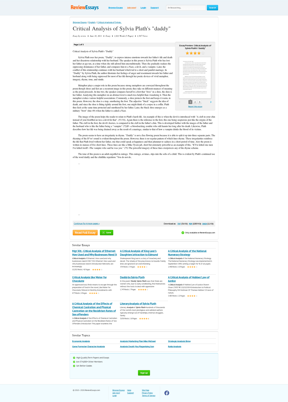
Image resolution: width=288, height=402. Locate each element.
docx (204, 223)
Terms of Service (148, 395)
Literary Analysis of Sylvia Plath (138, 303)
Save (108, 232)
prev (179, 102)
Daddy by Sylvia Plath (132, 277)
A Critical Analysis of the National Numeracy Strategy (187, 252)
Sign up (144, 372)
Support (154, 7)
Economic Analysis (81, 341)
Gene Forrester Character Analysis (88, 346)
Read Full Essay (85, 233)
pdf (190, 223)
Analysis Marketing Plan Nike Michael (138, 341)
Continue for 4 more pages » (86, 223)
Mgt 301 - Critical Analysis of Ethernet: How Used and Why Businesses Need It (94, 252)
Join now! (131, 7)
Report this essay (195, 106)
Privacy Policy (147, 393)
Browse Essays (115, 7)
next (211, 102)
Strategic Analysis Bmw (179, 341)
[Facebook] (166, 394)
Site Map (145, 390)
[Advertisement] (144, 188)
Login (143, 7)
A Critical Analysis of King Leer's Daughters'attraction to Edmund (139, 252)
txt (179, 223)
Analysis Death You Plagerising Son (137, 346)
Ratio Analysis (174, 346)
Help (129, 390)
